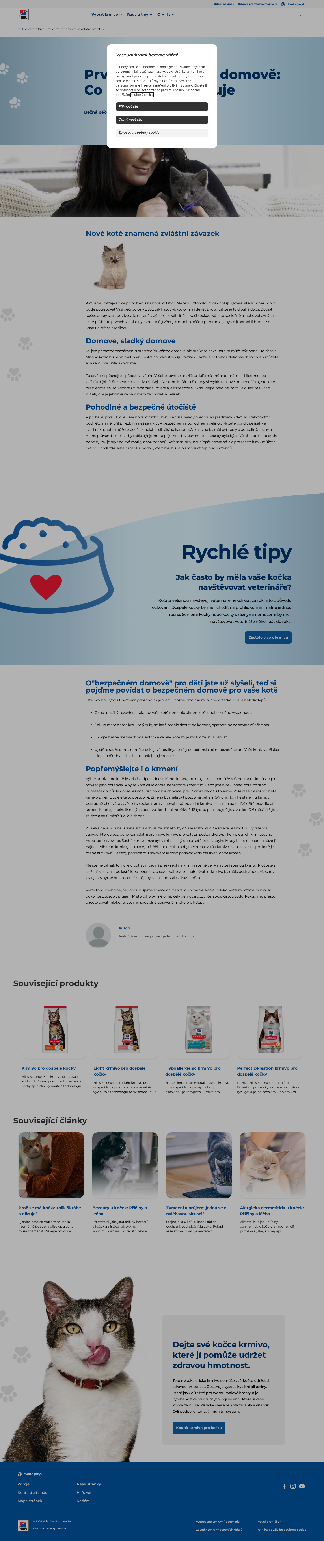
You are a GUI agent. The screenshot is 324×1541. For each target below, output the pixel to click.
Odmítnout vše (130, 119)
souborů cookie (142, 95)
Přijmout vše (128, 106)
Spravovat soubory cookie (138, 133)
